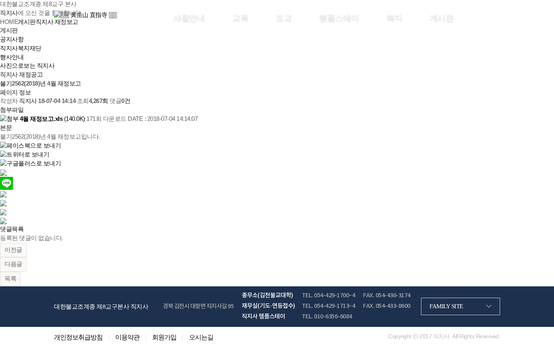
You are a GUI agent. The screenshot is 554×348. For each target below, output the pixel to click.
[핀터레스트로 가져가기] (3, 203)
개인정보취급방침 (78, 337)
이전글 (13, 250)
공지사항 (12, 39)
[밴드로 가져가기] (3, 211)
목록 (10, 278)
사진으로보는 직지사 (27, 65)
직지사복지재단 (20, 48)
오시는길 (201, 337)
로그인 (464, 18)
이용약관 (127, 337)
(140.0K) (53, 119)
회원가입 (487, 18)
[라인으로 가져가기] (6, 183)
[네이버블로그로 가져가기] (3, 220)
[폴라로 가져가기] (3, 194)
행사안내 (12, 57)
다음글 (13, 264)
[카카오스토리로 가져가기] (3, 172)
